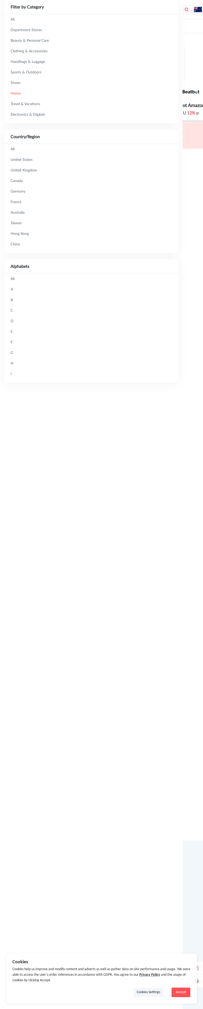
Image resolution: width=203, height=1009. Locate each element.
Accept (181, 992)
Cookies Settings (148, 992)
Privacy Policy (149, 975)
